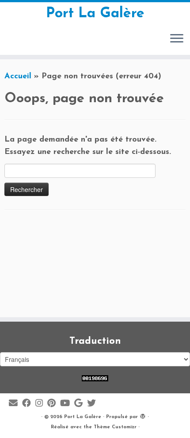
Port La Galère (95, 13)
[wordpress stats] (95, 378)
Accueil (17, 77)
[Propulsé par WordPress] (143, 415)
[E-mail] (15, 404)
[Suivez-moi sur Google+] (80, 404)
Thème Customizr (115, 427)
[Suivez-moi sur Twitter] (93, 404)
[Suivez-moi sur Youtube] (67, 404)
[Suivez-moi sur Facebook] (28, 404)
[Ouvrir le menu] (176, 39)
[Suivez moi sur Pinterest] (53, 404)
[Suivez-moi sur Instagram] (41, 404)
